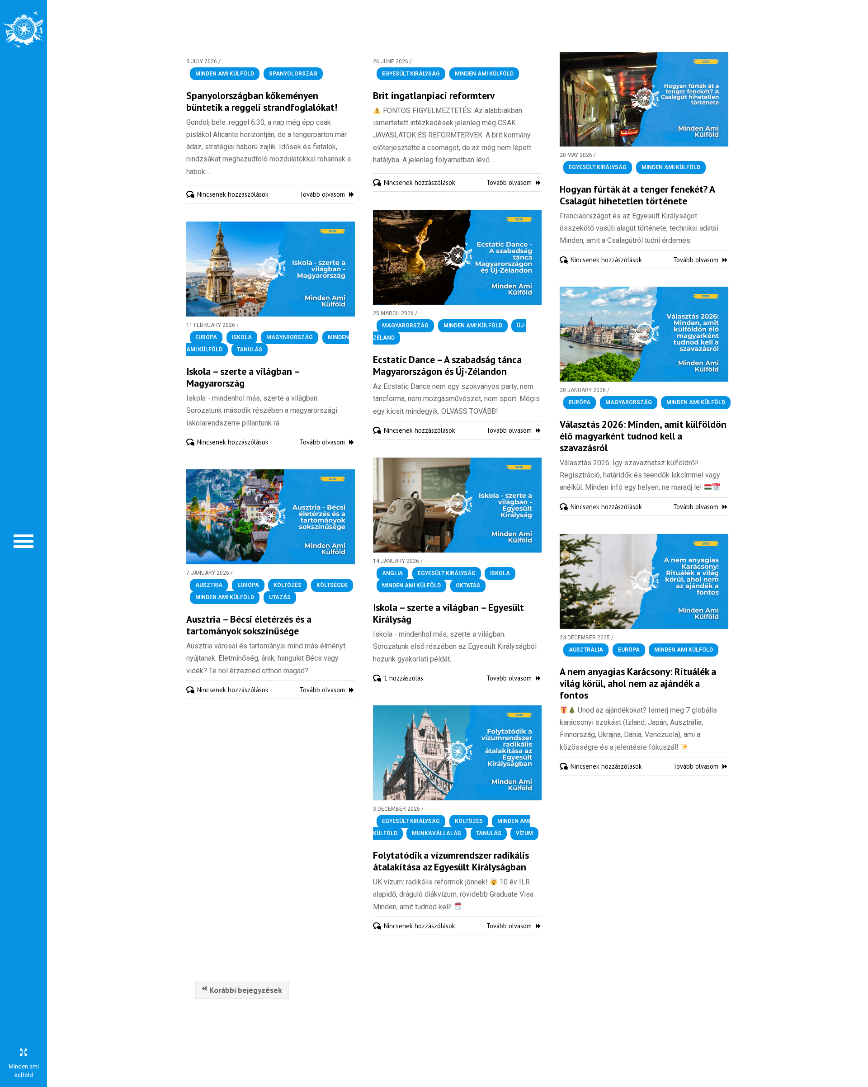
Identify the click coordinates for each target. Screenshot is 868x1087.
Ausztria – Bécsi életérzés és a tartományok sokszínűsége (248, 625)
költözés (288, 585)
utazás (280, 598)
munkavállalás (436, 834)
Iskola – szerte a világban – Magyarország (242, 377)
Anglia (392, 573)
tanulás (249, 350)
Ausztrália (586, 650)
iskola (242, 337)
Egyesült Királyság (411, 74)
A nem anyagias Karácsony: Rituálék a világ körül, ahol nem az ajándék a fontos (638, 683)
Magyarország (405, 325)
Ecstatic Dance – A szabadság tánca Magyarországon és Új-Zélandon (447, 365)
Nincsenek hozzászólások (233, 194)
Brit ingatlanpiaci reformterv (434, 95)
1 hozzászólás (403, 678)
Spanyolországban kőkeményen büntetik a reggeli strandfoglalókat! (261, 101)
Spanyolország (293, 74)
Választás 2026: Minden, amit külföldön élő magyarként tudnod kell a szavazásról (643, 436)
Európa (206, 337)
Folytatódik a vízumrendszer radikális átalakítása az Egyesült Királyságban (451, 861)
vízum (524, 834)
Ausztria (208, 585)
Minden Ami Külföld (224, 74)
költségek (332, 585)
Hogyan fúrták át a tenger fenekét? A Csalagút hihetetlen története (637, 195)
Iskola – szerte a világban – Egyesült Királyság (448, 613)
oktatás (468, 586)
